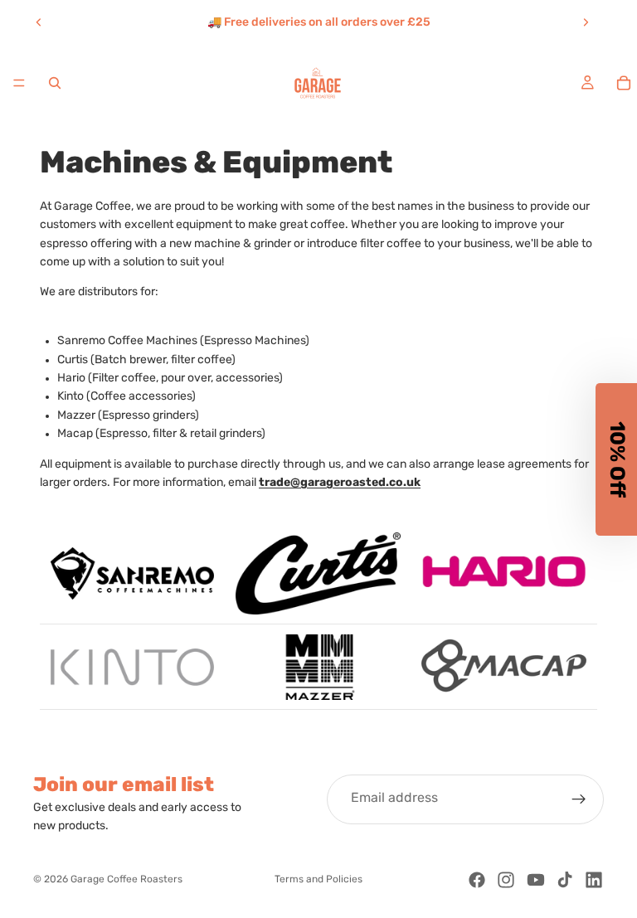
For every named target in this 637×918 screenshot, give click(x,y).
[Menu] (19, 83)
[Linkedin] (594, 880)
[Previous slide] (39, 22)
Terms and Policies (318, 880)
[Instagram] (506, 880)
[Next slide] (585, 22)
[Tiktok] (565, 880)
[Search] (54, 83)
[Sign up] (579, 799)
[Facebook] (477, 880)
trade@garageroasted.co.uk (340, 483)
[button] (616, 459)
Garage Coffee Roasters (126, 880)
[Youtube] (536, 880)
